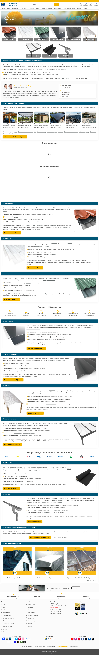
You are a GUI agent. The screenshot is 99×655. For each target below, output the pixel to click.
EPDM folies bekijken (10, 488)
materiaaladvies (26, 229)
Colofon (36, 646)
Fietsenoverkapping (52, 132)
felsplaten (55, 208)
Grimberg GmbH (56, 604)
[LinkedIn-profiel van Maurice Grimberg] (11, 86)
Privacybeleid (42, 646)
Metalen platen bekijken (10, 233)
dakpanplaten (6, 209)
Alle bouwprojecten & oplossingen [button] (13, 137)
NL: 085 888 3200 (56, 609)
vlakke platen (53, 225)
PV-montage (93, 132)
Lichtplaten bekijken (33, 268)
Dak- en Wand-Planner (64, 78)
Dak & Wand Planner (8, 623)
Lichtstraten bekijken (34, 413)
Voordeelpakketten (18, 430)
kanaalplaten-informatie (66, 262)
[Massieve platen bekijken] (14, 337)
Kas (35, 132)
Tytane (39, 484)
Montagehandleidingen (9, 618)
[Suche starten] (56, 4)
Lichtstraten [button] (57, 8)
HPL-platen (37, 327)
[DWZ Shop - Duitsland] (49, 639)
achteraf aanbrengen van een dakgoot (52, 502)
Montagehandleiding (24, 435)
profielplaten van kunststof (25, 278)
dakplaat (16, 217)
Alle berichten (91, 580)
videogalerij (87, 66)
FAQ (4, 604)
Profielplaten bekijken (10, 299)
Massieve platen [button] (34, 8)
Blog (4, 607)
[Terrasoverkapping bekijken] (85, 434)
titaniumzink (65, 510)
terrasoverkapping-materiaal (42, 246)
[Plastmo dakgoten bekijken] (60, 456)
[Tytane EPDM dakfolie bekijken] (81, 456)
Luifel (15, 132)
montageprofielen (52, 254)
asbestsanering (17, 376)
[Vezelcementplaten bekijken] (85, 369)
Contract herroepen (63, 646)
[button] (96, 4)
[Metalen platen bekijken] (85, 221)
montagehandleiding (51, 404)
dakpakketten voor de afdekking (25, 425)
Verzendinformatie (7, 626)
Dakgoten (30, 626)
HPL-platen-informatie (49, 345)
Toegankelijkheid (74, 646)
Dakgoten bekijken (33, 521)
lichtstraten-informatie (36, 394)
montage (28, 283)
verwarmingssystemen (28, 433)
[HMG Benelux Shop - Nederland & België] (45, 639)
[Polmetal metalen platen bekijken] (17, 456)
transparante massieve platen (54, 325)
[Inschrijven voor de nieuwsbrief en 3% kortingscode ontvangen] (32, 588)
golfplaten (26, 209)
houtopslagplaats (45, 294)
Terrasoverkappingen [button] (69, 8)
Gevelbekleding (7, 134)
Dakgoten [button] (86, 8)
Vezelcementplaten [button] (46, 8)
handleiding (25, 219)
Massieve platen (31, 612)
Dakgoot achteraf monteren (71, 132)
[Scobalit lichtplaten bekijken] (49, 456)
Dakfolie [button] (79, 8)
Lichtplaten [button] (15, 8)
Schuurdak (60, 132)
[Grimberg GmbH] (53, 639)
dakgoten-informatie (58, 500)
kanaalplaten (30, 245)
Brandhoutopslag (41, 132)
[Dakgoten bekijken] (14, 510)
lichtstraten (52, 390)
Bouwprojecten (7, 615)
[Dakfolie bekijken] (85, 478)
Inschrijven (76, 588)
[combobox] (43, 4)
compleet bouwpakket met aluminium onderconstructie (44, 423)
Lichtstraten (30, 618)
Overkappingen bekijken (11, 444)
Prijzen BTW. (92, 1)
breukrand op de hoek (27, 371)
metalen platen (60, 278)
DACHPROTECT (22, 484)
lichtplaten (54, 243)
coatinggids (36, 229)
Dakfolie (29, 623)
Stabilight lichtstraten (69, 407)
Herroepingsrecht (51, 646)
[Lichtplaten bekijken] (14, 256)
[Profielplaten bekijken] (85, 289)
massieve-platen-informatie (33, 329)
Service (84, 1)
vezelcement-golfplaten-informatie (56, 360)
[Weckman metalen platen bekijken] (6, 456)
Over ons (5, 632)
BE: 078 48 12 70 (56, 611)
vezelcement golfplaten (31, 358)
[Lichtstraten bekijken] (14, 402)
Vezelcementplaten (32, 615)
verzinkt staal (56, 510)
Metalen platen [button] (6, 8)
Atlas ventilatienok (33, 409)
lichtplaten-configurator (36, 260)
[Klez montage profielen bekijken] (70, 456)
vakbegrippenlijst (37, 66)
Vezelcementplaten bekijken (12, 380)
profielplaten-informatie (49, 280)
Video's (5, 610)
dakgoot (33, 498)
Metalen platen (6, 208)
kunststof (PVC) (49, 510)
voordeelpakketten (47, 505)
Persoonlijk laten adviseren (60, 537)
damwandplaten (36, 208)
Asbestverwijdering (84, 132)
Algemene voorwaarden (26, 646)
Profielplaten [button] (24, 8)
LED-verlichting (18, 433)
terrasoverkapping (19, 423)
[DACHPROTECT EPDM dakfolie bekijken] (92, 456)
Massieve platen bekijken (35, 348)
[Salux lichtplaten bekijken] (28, 456)
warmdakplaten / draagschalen (35, 225)
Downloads (6, 621)
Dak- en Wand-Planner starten (38, 537)
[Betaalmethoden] (16, 640)
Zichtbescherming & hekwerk (25, 132)
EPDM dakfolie (56, 467)
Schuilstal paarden (17, 134)
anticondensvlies (23, 222)
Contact (79, 1)
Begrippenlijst (6, 612)
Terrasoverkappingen (33, 621)
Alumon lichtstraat (57, 407)
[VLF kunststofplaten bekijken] (38, 456)
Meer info (8, 22)
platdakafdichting (39, 471)
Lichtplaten (30, 607)
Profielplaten (30, 610)
